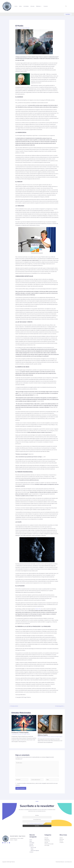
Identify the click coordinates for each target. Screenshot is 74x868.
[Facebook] (2, 842)
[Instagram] (7, 842)
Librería (52, 736)
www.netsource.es (68, 861)
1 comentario (14, 734)
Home (16, 6)
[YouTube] (9, 842)
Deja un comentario (20, 28)
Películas (46, 842)
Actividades (26, 6)
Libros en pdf (33, 847)
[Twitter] (5, 842)
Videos (32, 849)
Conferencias (47, 840)
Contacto (46, 6)
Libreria (61, 837)
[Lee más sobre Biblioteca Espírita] (50, 724)
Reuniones (62, 839)
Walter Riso (38, 608)
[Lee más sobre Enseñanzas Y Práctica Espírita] (24, 722)
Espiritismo (47, 839)
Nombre (37, 815)
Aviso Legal (47, 845)
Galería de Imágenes (35, 850)
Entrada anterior (13, 706)
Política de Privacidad (49, 843)
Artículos (32, 6)
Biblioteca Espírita (43, 735)
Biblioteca (38, 6)
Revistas (61, 840)
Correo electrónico (37, 819)
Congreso (61, 842)
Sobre (20, 6)
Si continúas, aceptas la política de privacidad (38, 823)
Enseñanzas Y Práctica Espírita (20, 732)
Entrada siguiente (60, 706)
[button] (41, 6)
